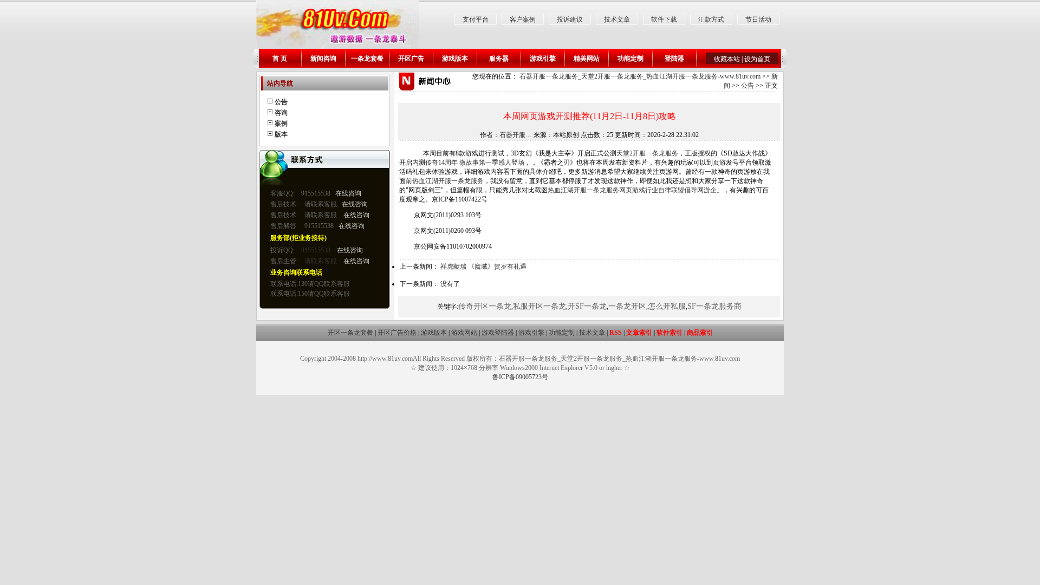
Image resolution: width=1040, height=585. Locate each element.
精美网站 (587, 58)
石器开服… (515, 135)
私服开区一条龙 (539, 306)
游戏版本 (455, 58)
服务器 (499, 58)
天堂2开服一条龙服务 (647, 153)
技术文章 (617, 19)
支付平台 (476, 19)
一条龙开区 (627, 306)
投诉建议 (570, 19)
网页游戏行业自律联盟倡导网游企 (668, 190)
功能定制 (631, 58)
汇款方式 (711, 19)
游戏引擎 (543, 58)
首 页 (279, 58)
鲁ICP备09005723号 (520, 377)
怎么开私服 (667, 306)
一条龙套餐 (367, 58)
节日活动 (758, 19)
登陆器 (674, 58)
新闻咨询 (323, 58)
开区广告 (411, 58)
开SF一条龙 (587, 306)
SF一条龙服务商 (714, 306)
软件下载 (664, 19)
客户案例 (523, 19)
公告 (747, 85)
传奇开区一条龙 (484, 306)
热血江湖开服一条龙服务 (448, 181)
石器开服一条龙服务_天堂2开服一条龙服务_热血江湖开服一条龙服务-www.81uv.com (639, 76)
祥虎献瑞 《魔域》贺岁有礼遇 (483, 266)
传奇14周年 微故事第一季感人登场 (474, 162)
